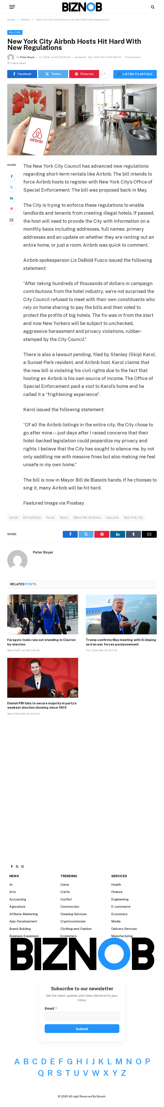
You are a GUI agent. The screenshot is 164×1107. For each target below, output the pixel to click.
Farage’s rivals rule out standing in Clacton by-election (41, 642)
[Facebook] (11, 176)
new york (112, 517)
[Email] (11, 220)
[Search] (152, 7)
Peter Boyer (27, 57)
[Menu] (12, 7)
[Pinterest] (11, 209)
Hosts (51, 517)
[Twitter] (11, 187)
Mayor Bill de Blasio (87, 517)
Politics (15, 32)
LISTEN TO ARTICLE (135, 74)
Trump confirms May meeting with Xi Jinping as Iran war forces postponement (121, 642)
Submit (82, 1029)
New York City (133, 517)
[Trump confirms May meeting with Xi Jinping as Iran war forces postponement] (121, 614)
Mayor (64, 517)
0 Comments (133, 57)
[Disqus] (82, 783)
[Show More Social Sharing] (104, 74)
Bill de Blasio (32, 517)
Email (51, 1008)
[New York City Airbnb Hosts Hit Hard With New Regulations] (82, 119)
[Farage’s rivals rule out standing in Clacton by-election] (42, 614)
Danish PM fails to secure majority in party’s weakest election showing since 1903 (42, 705)
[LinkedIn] (11, 198)
